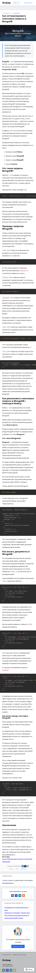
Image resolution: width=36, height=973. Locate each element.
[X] (25, 866)
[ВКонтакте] (23, 866)
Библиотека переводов (19, 954)
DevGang (6, 2)
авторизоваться (7, 883)
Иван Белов (16, 13)
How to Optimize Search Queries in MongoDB (17, 859)
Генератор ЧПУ (6, 954)
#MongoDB (6, 862)
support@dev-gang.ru (7, 966)
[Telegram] (28, 866)
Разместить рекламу (18, 946)
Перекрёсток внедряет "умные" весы (17, 913)
